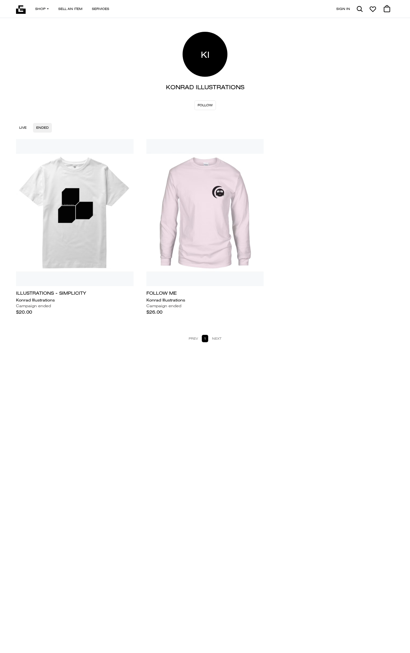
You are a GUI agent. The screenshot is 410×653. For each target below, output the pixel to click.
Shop (40, 9)
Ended (42, 128)
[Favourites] (373, 9)
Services (100, 9)
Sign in (343, 9)
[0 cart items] (387, 9)
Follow (205, 105)
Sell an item (70, 9)
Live (23, 128)
